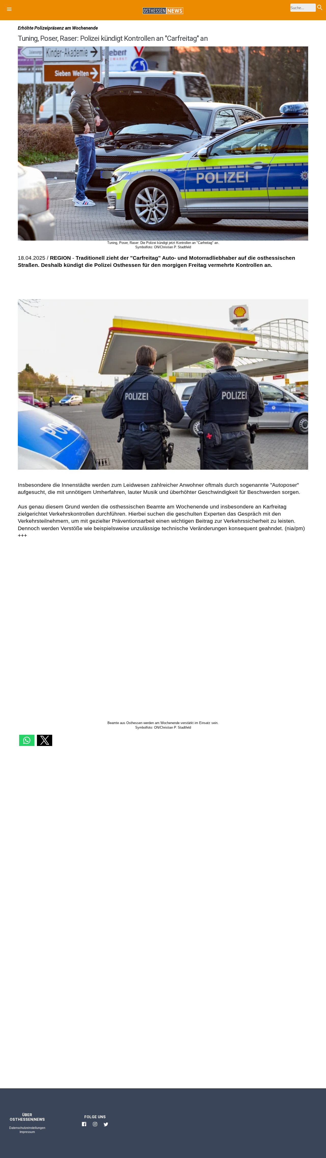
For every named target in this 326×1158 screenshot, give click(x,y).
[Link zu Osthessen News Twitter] (106, 1126)
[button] (9, 10)
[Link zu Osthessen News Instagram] (95, 1126)
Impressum (27, 1132)
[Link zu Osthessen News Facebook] (84, 1126)
